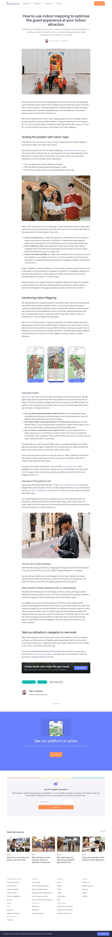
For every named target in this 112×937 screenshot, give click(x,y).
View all (102, 831)
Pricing (59, 3)
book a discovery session (44, 654)
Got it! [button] (103, 934)
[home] (12, 3)
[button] (26, 3)
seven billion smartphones (37, 490)
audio (24, 472)
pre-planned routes (69, 466)
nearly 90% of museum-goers (75, 150)
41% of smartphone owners (69, 485)
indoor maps (30, 397)
